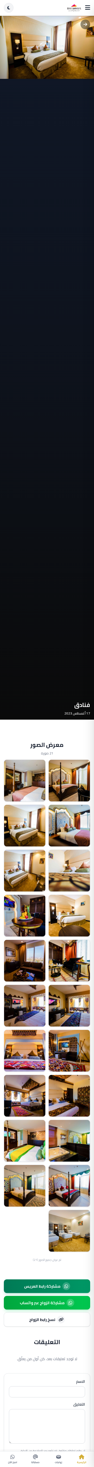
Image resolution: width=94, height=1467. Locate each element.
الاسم (80, 1381)
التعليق (79, 1404)
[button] (69, 781)
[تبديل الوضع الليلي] (8, 8)
